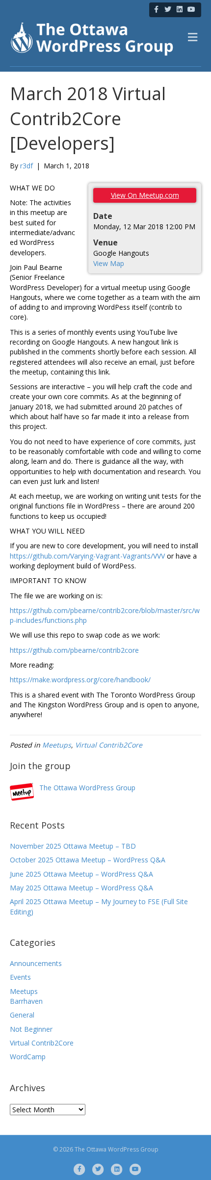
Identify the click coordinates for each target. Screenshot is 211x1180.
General (22, 1014)
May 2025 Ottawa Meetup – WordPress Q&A (81, 887)
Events (20, 977)
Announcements (36, 963)
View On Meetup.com (145, 195)
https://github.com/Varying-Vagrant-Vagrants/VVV (87, 556)
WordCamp (28, 1056)
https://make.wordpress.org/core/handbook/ (80, 679)
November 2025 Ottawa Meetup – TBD (73, 846)
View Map (108, 263)
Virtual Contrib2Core (108, 745)
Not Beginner (31, 1029)
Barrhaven (26, 1001)
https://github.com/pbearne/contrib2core (74, 650)
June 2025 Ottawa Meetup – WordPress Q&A (81, 874)
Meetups (56, 745)
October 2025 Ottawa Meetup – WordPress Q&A (87, 859)
